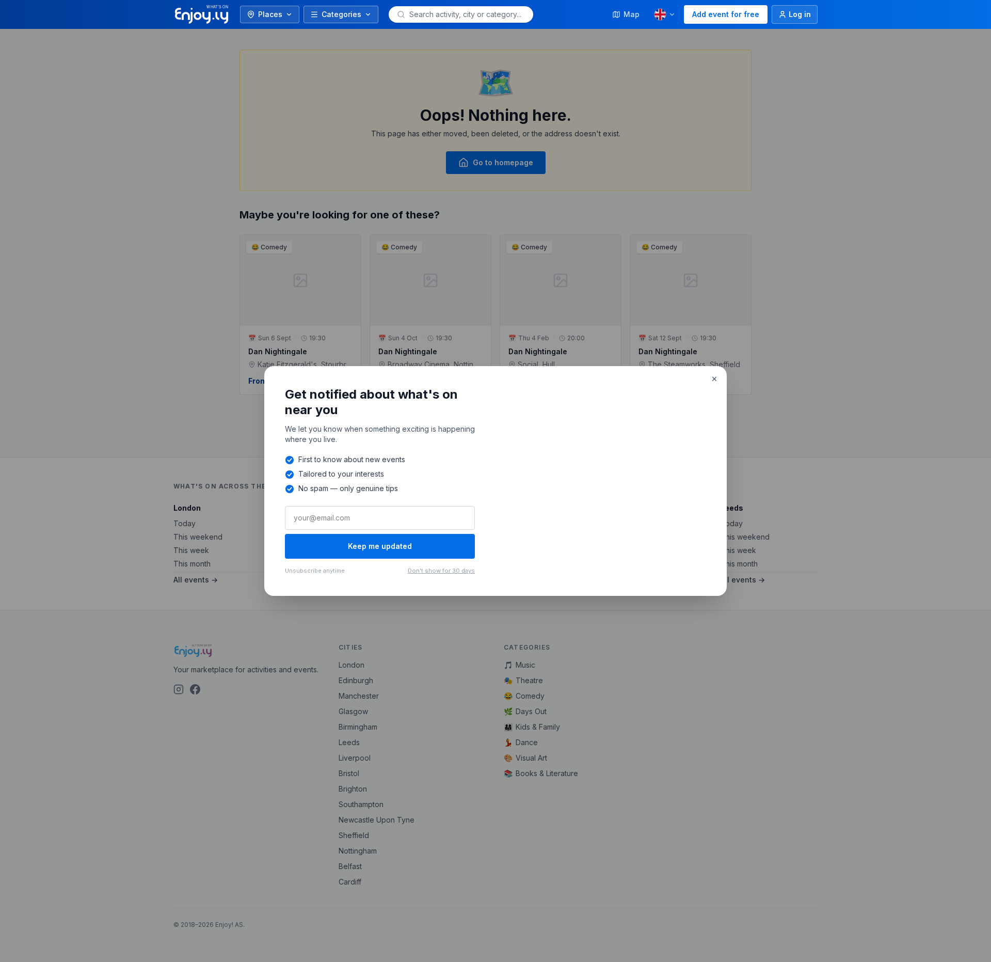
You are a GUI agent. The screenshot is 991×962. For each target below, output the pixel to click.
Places (270, 14)
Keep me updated (380, 546)
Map (632, 14)
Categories (341, 14)
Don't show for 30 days (441, 570)
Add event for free (725, 14)
